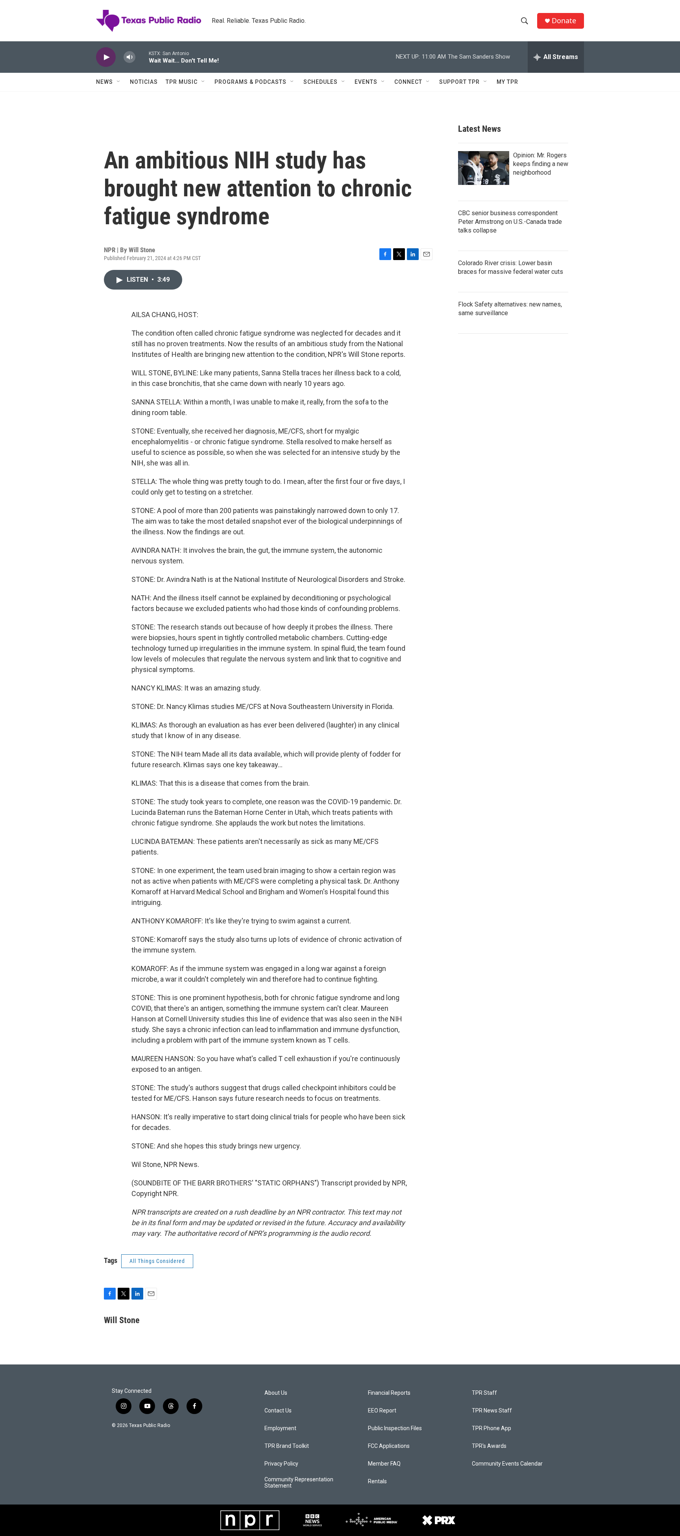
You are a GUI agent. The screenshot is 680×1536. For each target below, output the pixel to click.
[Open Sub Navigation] (119, 82)
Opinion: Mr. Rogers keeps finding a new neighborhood (540, 163)
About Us (275, 1393)
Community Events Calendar (507, 1464)
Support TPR (459, 82)
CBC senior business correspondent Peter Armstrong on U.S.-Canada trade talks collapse (510, 221)
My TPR (507, 82)
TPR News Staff (492, 1411)
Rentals (377, 1481)
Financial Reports (389, 1393)
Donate (564, 21)
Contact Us (278, 1411)
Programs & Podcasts (250, 82)
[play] (106, 57)
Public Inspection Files (395, 1428)
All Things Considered (157, 1261)
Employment (280, 1428)
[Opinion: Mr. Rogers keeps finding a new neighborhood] (483, 168)
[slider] (142, 57)
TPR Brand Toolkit (286, 1446)
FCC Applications (389, 1446)
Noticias (144, 82)
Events (366, 82)
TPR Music (182, 82)
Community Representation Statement (298, 1483)
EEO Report (382, 1411)
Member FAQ (384, 1464)
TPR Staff (484, 1393)
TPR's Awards (489, 1446)
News (104, 82)
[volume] (129, 57)
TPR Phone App (491, 1428)
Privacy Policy (281, 1464)
